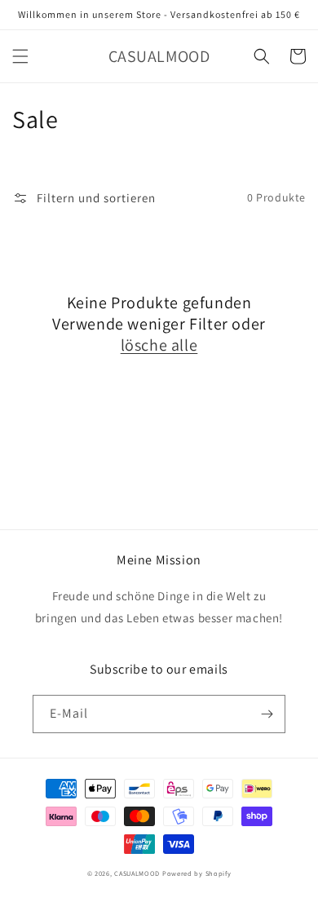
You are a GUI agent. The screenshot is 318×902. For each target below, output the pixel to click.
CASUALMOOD (137, 873)
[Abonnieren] (267, 714)
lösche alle (159, 345)
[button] (20, 56)
